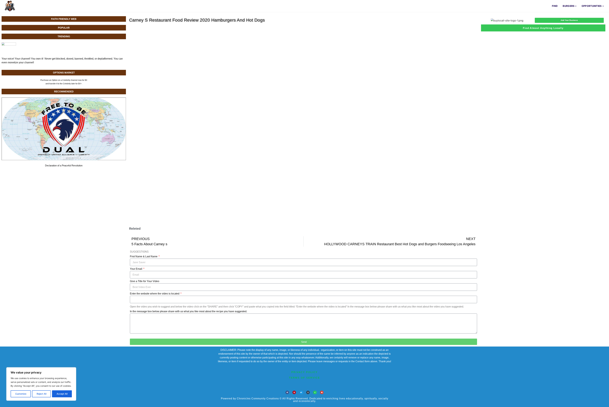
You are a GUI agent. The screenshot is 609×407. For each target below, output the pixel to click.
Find (555, 5)
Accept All (62, 393)
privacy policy (304, 372)
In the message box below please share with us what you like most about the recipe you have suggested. (188, 311)
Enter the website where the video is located (155, 293)
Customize (20, 393)
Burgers (568, 5)
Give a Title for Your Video (144, 281)
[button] (287, 392)
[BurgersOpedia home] (9, 6)
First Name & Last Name (144, 256)
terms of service (304, 377)
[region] (41, 384)
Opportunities (592, 5)
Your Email (136, 269)
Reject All (41, 393)
